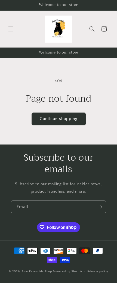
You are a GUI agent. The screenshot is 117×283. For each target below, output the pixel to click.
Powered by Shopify (67, 271)
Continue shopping (59, 118)
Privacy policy (97, 271)
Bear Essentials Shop (37, 271)
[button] (11, 29)
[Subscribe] (100, 207)
